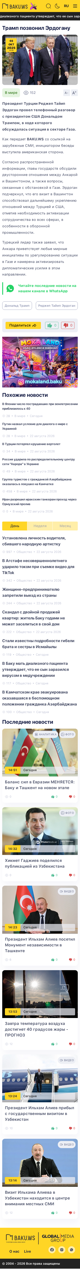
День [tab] (14, 526)
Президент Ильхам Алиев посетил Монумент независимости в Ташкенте (40, 945)
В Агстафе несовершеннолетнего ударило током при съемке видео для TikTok (38, 566)
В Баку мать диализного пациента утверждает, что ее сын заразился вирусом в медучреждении (35, 669)
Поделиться (20, 325)
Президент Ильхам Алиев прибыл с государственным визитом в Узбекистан (39, 1113)
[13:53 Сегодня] (40, 994)
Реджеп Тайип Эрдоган (56, 305)
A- (67, 93)
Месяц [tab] (65, 526)
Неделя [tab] (40, 526)
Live (27, 1251)
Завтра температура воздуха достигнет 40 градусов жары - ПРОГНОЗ (36, 1029)
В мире (11, 93)
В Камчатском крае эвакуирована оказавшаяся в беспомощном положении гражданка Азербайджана (39, 698)
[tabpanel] (40, 624)
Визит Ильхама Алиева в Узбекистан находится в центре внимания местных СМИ (37, 1198)
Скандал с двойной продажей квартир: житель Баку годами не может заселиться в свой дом (33, 618)
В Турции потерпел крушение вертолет (31, 444)
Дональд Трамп (17, 305)
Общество (24, 552)
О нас (14, 1251)
